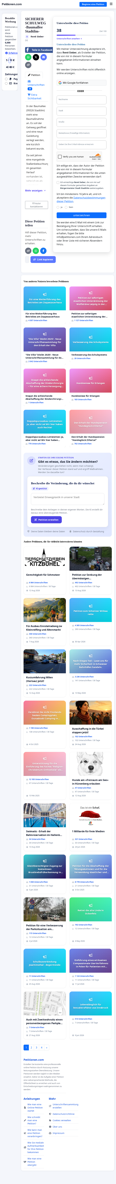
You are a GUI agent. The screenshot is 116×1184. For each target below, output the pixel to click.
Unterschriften (36, 86)
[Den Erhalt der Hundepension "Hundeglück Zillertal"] (90, 428)
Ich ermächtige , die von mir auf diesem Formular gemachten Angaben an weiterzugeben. (82, 185)
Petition (35, 75)
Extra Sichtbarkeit (34, 96)
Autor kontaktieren (36, 205)
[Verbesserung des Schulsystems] (90, 344)
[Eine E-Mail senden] (43, 57)
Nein (71, 207)
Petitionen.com (12, 4)
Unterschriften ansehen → (69, 38)
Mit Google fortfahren (75, 82)
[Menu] (111, 4)
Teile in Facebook (42, 50)
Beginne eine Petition (93, 4)
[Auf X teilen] (36, 57)
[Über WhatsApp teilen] (28, 57)
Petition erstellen (48, 519)
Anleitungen (32, 1099)
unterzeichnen (81, 215)
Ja (61, 207)
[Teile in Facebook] (43, 251)
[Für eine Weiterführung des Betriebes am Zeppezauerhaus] (45, 305)
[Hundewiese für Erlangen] (90, 386)
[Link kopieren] (28, 65)
